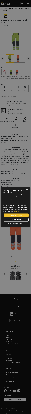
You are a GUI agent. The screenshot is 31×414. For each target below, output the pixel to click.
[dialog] (15, 207)
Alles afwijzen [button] (16, 220)
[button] (15, 224)
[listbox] (27, 189)
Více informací (17, 211)
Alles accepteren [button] (16, 215)
